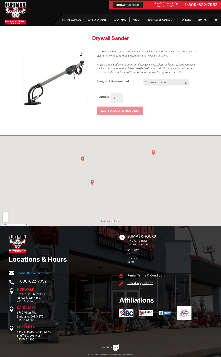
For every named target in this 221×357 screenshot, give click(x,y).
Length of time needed (113, 81)
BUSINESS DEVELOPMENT (161, 19)
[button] (81, 55)
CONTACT (203, 19)
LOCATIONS (119, 19)
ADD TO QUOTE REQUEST (120, 110)
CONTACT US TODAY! (128, 5)
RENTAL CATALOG (71, 19)
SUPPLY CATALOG (97, 19)
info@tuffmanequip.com (33, 273)
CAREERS (186, 19)
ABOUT (137, 19)
